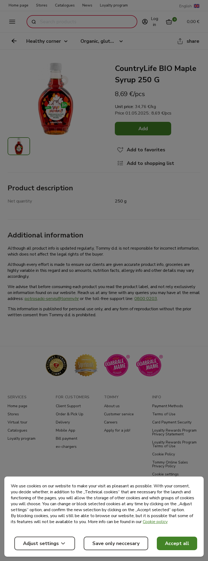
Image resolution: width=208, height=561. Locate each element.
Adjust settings (41, 543)
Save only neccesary (115, 543)
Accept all (177, 543)
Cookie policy (155, 522)
